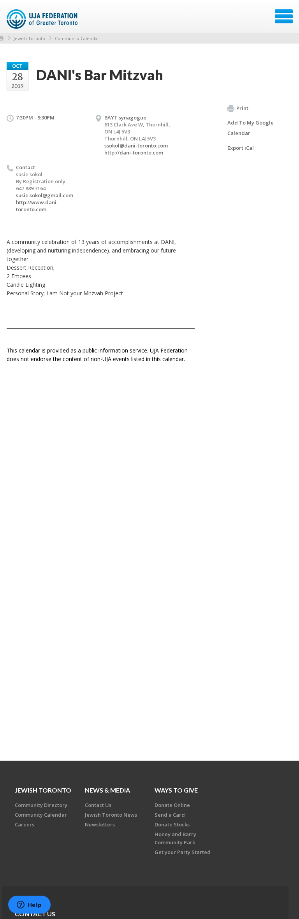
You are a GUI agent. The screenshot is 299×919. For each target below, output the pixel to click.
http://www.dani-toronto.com (37, 206)
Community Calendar (77, 38)
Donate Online (172, 805)
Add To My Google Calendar (250, 128)
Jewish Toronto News (111, 814)
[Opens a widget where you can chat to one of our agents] (29, 905)
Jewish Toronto (29, 38)
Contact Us (98, 805)
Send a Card (170, 814)
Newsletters (100, 824)
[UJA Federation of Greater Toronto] (43, 19)
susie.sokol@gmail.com (44, 195)
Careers (24, 824)
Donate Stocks (172, 824)
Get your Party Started (183, 852)
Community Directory (41, 805)
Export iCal (240, 147)
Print (242, 108)
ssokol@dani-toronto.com (136, 145)
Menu (284, 16)
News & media (107, 790)
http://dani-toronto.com (133, 152)
